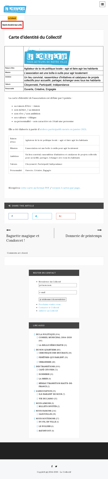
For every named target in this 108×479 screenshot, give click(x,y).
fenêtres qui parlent (51, 357)
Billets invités (48, 406)
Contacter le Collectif (49, 307)
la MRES (43, 378)
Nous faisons (43, 411)
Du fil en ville (47, 421)
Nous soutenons (45, 418)
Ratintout (45, 430)
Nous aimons (43, 403)
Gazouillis (45, 414)
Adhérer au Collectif (48, 310)
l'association (44, 391)
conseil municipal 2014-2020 (55, 337)
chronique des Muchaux (53, 353)
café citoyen (46, 369)
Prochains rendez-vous (50, 304)
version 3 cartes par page (66, 187)
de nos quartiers (46, 349)
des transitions (45, 366)
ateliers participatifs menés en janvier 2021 (63, 129)
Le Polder (45, 426)
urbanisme (45, 362)
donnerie (44, 374)
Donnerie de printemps (84, 236)
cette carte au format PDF (35, 187)
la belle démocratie (51, 345)
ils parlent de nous (50, 394)
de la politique (45, 334)
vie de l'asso (46, 398)
